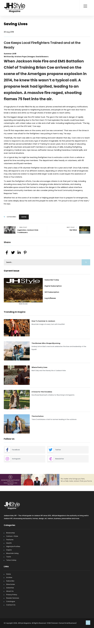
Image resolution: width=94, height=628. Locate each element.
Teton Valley (11, 560)
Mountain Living (12, 553)
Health (9, 543)
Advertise (10, 588)
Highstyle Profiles (13, 546)
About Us (9, 591)
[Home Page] (15, 4)
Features (9, 540)
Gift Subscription (52, 292)
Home (8, 574)
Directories (10, 584)
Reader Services (12, 598)
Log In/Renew (50, 298)
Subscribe (10, 581)
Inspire (23, 217)
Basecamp (10, 533)
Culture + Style (12, 536)
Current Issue (11, 270)
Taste (8, 557)
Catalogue (10, 601)
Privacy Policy (11, 595)
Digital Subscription (53, 286)
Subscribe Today (52, 280)
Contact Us (10, 605)
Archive (9, 577)
